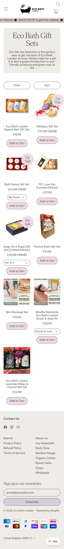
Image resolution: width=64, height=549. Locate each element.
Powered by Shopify (47, 510)
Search (8, 438)
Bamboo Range (45, 453)
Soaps (40, 468)
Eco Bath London (24, 510)
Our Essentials (45, 443)
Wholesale (42, 473)
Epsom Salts (44, 463)
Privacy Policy (13, 443)
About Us (42, 438)
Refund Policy (12, 448)
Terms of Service (14, 453)
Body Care (42, 448)
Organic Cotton (45, 458)
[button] (57, 3)
